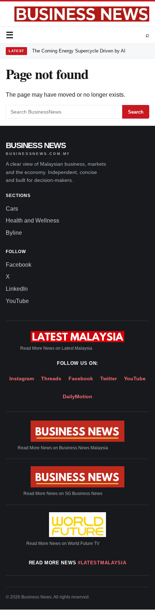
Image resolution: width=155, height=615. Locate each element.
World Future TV (83, 543)
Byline (14, 233)
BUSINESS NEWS (38, 149)
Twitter (108, 378)
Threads (51, 378)
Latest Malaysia (77, 348)
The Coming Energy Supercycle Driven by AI (78, 51)
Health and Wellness (32, 220)
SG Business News (83, 493)
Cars (12, 209)
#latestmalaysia (102, 562)
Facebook (18, 265)
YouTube (17, 301)
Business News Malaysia (83, 447)
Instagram (21, 378)
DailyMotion (77, 396)
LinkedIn (17, 289)
